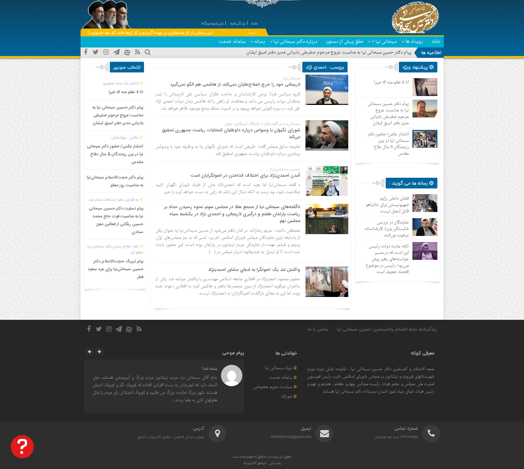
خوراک (286, 396)
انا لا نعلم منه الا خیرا (126, 92)
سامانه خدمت (232, 41)
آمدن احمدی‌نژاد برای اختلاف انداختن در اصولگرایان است (245, 176)
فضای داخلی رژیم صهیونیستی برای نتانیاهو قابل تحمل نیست (387, 205)
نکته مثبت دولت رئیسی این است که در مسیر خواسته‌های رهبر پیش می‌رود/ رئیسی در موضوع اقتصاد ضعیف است (387, 259)
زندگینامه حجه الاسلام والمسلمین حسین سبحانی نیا (387, 329)
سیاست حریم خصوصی (272, 387)
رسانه (259, 41)
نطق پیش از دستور (344, 41)
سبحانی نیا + (384, 41)
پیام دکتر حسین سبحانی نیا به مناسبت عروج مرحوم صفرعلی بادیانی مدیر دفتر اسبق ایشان (328, 52)
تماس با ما (318, 329)
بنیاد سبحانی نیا (278, 368)
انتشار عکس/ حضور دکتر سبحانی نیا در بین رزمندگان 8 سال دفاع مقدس (115, 154)
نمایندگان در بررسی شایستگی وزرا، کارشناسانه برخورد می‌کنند (387, 229)
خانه (436, 41)
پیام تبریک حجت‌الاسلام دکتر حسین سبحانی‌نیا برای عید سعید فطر (115, 269)
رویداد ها (414, 41)
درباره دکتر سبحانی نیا (295, 41)
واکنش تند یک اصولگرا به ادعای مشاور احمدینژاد (254, 270)
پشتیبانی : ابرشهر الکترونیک (262, 463)
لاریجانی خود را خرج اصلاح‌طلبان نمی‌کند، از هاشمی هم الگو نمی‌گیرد (235, 85)
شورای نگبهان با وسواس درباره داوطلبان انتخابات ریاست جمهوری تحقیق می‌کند (231, 133)
